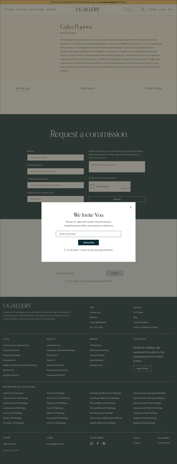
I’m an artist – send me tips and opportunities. (90, 250)
